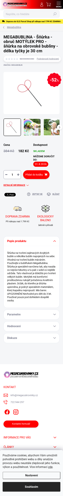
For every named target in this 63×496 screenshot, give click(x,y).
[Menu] (58, 4)
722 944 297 (17, 402)
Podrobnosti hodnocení (48, 59)
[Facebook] (7, 411)
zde (50, 467)
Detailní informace (14, 185)
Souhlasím (31, 486)
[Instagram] (15, 411)
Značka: (13, 65)
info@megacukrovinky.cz (24, 395)
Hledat (55, 14)
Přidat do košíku (34, 174)
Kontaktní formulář (21, 424)
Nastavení (31, 475)
